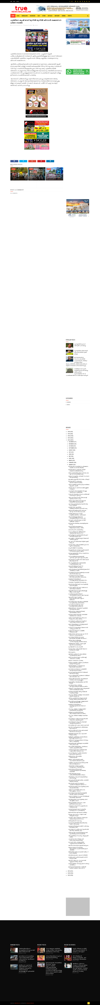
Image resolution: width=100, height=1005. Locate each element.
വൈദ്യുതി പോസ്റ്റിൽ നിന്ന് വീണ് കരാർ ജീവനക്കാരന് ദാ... (78, 560)
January (71, 464)
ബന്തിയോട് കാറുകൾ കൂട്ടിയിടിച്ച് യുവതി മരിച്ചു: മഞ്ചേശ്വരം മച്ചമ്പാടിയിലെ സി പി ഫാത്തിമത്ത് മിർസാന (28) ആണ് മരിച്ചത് (77, 372)
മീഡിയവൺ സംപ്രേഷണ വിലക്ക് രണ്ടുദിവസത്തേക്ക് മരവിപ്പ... (76, 470)
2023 (69, 438)
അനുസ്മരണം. (72, 652)
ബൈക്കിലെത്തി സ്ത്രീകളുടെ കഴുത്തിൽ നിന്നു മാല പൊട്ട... (78, 743)
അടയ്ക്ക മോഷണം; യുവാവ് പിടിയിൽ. (78, 855)
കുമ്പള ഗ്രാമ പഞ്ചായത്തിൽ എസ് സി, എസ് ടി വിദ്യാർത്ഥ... (78, 545)
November (71, 444)
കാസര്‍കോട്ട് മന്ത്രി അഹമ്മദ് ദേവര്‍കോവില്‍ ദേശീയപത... (76, 605)
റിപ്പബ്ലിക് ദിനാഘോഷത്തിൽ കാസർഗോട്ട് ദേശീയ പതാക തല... (77, 576)
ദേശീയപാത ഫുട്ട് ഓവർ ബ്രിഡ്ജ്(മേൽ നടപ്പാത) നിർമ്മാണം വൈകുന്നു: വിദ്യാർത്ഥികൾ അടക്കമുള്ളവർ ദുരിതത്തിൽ (26, 968)
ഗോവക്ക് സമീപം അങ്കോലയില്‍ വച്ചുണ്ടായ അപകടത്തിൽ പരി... (77, 842)
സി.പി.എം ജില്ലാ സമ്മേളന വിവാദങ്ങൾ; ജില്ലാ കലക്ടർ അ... (78, 695)
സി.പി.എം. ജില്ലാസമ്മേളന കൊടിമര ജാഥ (78, 716)
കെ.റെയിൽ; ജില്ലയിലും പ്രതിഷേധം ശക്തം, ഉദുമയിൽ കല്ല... (78, 747)
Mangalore (25, 16)
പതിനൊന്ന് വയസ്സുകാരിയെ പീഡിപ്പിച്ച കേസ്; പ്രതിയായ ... (78, 740)
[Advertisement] (78, 85)
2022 (69, 440)
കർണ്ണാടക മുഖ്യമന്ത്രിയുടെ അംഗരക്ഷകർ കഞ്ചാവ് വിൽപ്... (77, 712)
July (70, 452)
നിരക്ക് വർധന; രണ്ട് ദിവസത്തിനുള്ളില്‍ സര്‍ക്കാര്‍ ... (78, 488)
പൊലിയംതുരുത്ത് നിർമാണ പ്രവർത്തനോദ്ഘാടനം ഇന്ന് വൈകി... (78, 594)
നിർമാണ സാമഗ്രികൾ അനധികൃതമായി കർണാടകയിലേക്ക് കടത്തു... (78, 688)
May (70, 456)
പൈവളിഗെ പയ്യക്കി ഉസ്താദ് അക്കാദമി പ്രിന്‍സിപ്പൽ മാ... (78, 538)
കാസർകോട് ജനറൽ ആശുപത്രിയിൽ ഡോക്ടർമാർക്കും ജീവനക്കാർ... (78, 602)
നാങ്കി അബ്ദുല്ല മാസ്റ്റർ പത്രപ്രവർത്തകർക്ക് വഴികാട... (77, 774)
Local (18, 16)
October (71, 446)
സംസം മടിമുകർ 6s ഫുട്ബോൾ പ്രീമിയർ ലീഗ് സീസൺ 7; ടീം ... (79, 676)
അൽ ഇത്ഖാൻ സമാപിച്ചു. (75, 820)
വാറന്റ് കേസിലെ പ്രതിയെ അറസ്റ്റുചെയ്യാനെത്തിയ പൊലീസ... (78, 685)
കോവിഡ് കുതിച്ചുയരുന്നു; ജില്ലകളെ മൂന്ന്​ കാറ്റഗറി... (78, 727)
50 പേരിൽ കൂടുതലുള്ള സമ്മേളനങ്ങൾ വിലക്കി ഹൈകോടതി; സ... (78, 701)
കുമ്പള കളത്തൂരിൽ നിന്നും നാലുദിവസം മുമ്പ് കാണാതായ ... (78, 553)
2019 (69, 875)
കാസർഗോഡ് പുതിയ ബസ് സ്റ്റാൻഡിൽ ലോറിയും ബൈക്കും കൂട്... (78, 829)
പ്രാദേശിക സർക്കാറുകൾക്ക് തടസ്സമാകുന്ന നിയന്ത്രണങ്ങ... (76, 766)
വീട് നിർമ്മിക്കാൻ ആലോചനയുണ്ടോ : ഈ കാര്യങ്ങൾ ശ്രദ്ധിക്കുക (79, 957)
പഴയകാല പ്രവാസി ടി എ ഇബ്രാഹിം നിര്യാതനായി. (78, 806)
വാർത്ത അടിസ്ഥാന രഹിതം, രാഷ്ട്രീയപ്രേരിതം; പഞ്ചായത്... (77, 514)
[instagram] (75, 1)
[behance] (80, 1)
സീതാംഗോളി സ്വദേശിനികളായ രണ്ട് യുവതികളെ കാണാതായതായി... (78, 833)
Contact (17, 1)
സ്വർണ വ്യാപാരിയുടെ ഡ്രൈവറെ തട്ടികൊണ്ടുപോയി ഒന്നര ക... (78, 818)
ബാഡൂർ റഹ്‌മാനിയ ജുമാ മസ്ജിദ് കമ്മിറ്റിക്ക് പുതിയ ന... (77, 520)
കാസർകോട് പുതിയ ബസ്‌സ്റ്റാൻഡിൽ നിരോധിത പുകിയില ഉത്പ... (78, 719)
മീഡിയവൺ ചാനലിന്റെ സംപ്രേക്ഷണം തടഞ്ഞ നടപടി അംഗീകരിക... (78, 467)
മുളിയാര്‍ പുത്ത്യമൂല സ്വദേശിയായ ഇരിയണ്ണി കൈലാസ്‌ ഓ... (77, 737)
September (71, 448)
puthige (36, 25)
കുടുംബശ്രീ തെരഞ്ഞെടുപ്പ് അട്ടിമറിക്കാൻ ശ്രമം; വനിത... (76, 527)
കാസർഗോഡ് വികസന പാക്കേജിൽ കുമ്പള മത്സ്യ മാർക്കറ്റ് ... (77, 669)
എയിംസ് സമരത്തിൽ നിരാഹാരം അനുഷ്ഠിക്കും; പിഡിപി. (76, 790)
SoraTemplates (17, 1003)
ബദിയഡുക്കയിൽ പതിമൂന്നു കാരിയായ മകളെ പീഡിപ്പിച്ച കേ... (78, 663)
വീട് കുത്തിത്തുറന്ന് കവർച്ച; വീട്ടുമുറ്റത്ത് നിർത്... (78, 836)
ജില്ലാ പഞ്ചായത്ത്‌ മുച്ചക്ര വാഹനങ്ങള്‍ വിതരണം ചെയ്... (76, 760)
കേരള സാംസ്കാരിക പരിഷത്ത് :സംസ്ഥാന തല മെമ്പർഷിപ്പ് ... (78, 476)
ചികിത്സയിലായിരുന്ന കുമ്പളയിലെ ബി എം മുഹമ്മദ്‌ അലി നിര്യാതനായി (27, 950)
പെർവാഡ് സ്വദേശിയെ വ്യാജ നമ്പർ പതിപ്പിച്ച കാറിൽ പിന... (78, 628)
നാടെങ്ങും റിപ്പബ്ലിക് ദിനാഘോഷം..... (78, 582)
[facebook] (70, 1)
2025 (69, 433)
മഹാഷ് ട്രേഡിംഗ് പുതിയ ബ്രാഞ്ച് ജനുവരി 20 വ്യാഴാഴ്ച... (77, 753)
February (71, 462)
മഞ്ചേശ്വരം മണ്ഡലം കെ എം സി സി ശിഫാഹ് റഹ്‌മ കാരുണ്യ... (78, 634)
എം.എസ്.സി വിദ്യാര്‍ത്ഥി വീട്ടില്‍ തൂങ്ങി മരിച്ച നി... (78, 542)
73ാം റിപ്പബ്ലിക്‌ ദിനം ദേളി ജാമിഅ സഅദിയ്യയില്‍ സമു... (77, 563)
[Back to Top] (88, 1003)
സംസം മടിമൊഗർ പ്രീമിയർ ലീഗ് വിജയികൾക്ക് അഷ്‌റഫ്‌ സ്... (76, 532)
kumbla (31, 169)
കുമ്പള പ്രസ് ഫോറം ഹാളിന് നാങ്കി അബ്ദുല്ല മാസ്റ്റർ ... (77, 814)
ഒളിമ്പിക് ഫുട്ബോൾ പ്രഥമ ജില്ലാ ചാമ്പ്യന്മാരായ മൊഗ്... (77, 654)
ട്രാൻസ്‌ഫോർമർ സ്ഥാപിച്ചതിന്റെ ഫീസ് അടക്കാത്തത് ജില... (78, 787)
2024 (69, 435)
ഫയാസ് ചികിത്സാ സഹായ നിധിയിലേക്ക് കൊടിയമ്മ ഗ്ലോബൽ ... (78, 796)
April (70, 458)
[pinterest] (87, 1)
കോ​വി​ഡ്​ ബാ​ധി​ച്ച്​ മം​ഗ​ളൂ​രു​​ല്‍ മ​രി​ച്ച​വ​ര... (78, 845)
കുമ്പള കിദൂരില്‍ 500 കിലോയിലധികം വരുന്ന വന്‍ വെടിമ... (77, 823)
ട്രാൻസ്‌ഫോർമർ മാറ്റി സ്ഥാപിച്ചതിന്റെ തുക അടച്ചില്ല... (78, 584)
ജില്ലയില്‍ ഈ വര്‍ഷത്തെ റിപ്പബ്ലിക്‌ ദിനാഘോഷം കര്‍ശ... (78, 608)
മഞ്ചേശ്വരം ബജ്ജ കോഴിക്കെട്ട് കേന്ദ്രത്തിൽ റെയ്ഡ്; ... (76, 611)
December (71, 441)
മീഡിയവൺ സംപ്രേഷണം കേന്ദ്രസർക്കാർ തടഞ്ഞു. (75, 481)
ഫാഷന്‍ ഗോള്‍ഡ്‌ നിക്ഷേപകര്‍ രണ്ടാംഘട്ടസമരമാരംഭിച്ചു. (76, 839)
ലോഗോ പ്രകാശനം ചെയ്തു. (75, 660)
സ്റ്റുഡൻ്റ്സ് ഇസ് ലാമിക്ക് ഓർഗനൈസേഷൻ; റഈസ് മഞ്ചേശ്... (76, 598)
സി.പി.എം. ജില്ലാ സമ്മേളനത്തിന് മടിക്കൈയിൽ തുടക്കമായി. (77, 709)
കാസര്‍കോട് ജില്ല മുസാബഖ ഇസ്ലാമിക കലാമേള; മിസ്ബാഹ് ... (77, 637)
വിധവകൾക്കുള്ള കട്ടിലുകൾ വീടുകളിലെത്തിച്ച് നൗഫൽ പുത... (77, 517)
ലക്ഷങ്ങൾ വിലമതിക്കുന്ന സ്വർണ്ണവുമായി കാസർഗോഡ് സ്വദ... (77, 706)
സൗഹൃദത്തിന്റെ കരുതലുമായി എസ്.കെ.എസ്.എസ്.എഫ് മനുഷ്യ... (78, 557)
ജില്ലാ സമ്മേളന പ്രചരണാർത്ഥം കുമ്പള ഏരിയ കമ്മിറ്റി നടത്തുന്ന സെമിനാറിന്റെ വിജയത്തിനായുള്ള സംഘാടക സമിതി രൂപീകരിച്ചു (36, 172)
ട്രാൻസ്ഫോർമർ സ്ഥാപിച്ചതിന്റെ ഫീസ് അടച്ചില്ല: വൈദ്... (77, 800)
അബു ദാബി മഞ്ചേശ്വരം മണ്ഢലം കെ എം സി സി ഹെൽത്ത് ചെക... (78, 473)
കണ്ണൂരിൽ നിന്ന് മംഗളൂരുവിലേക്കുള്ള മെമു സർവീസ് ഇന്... (77, 591)
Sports (70, 16)
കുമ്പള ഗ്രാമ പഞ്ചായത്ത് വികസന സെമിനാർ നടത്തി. (77, 649)
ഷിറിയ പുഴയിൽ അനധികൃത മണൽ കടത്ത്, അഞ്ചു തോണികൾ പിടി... (77, 698)
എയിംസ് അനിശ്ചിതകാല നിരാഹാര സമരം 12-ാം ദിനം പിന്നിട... (77, 618)
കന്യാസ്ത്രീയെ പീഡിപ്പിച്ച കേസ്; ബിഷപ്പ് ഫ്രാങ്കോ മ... (78, 864)
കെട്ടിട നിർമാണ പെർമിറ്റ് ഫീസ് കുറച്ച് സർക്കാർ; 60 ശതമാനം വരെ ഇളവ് (80, 950)
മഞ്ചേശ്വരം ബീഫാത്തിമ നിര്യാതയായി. (75, 756)
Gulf (39, 16)
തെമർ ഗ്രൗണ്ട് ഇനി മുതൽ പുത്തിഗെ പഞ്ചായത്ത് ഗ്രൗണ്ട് (19, 176)
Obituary (57, 16)
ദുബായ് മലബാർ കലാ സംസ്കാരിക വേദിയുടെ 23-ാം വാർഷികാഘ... (77, 809)
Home (11, 1)
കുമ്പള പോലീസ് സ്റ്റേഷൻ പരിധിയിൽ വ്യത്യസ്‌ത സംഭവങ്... (77, 615)
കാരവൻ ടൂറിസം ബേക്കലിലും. (76, 529)
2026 (69, 431)
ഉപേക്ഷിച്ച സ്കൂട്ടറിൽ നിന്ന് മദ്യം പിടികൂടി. (79, 479)
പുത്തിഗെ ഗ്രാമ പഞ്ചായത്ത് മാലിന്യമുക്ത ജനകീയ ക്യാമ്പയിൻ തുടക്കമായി (53, 175)
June (70, 454)
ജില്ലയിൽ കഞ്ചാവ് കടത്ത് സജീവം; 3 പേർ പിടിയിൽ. (78, 852)
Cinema (63, 16)
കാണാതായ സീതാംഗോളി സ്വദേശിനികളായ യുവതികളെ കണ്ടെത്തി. (77, 770)
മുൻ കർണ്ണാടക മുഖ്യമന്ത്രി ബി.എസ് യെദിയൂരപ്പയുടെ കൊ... (78, 535)
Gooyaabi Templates (30, 1003)
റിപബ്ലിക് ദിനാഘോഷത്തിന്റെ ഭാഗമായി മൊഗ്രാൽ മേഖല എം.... (78, 573)
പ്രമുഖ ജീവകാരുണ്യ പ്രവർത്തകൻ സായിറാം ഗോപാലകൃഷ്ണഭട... (78, 679)
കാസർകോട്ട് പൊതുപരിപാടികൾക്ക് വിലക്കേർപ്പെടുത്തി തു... (77, 722)
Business (69, 402)
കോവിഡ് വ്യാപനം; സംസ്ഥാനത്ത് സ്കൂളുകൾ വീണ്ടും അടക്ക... (77, 861)
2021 (69, 871)
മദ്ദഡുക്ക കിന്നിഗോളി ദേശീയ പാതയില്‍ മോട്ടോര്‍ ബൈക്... (78, 780)
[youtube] (85, 1)
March (70, 460)
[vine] (82, 1)
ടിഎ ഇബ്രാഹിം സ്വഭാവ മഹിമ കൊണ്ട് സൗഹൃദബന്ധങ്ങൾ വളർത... (78, 550)
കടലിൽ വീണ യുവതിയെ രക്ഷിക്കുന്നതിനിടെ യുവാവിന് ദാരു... (78, 507)
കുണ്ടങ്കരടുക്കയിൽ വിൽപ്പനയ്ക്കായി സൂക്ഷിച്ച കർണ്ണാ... (77, 692)
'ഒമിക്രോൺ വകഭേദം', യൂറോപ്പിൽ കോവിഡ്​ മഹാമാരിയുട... (77, 644)
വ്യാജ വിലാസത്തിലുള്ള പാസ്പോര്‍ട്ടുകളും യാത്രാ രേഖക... (78, 640)
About (14, 1)
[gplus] (78, 1)
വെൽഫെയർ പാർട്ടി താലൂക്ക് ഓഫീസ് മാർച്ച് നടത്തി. (78, 857)
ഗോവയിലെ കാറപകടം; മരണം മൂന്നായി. (78, 725)
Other (44, 16)
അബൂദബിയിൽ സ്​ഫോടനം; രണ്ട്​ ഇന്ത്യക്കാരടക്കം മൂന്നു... (76, 803)
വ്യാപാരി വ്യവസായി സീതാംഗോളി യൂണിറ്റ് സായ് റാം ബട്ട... (77, 498)
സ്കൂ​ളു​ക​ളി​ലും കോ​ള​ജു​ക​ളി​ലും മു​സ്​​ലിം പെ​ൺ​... (78, 682)
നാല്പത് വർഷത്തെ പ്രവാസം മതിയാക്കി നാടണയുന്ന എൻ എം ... (78, 494)
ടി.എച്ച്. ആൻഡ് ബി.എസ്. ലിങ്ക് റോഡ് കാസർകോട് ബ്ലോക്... (78, 588)
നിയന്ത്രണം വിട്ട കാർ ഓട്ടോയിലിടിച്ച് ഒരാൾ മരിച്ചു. (77, 777)
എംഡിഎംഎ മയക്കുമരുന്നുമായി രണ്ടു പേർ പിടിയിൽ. (78, 504)
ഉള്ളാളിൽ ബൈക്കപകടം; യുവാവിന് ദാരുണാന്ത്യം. (77, 734)
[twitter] (72, 1)
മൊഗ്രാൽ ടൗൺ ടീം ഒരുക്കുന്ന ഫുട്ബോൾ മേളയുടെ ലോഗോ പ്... (77, 783)
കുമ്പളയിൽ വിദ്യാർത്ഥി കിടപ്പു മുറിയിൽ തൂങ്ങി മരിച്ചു (81, 352)
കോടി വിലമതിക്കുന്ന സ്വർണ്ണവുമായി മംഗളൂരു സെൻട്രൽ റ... (78, 624)
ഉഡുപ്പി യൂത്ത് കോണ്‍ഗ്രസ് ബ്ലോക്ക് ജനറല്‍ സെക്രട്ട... (78, 672)
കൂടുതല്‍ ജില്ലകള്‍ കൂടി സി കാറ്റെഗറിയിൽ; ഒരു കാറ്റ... (75, 566)
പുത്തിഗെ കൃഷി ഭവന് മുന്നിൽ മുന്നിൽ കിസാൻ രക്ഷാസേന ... (78, 763)
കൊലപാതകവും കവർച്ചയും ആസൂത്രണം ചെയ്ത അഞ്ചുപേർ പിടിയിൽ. (78, 849)
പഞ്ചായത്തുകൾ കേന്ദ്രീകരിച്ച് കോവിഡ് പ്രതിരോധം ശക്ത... (78, 569)
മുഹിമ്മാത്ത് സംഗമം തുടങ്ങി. (75, 646)
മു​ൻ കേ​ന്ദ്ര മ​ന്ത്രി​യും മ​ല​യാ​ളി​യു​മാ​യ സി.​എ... (78, 523)
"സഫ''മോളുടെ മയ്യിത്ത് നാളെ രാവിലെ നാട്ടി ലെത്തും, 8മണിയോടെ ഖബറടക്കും (54, 950)
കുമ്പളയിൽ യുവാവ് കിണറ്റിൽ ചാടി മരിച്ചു (80, 344)
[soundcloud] (89, 1)
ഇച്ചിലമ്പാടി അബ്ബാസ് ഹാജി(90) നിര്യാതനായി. (76, 631)
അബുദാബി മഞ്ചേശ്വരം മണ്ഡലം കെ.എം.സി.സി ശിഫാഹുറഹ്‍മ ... (77, 511)
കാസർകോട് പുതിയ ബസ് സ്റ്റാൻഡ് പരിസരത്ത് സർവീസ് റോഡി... (77, 621)
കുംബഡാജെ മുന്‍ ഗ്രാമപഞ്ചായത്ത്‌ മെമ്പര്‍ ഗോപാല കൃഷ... (78, 730)
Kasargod (32, 16)
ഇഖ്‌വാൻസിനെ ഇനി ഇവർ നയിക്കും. (77, 812)
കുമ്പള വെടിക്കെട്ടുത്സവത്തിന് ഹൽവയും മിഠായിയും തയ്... (78, 826)
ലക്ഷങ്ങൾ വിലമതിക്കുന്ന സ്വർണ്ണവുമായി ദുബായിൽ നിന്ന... (78, 579)
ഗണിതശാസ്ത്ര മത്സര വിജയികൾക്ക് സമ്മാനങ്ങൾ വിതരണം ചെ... (77, 750)
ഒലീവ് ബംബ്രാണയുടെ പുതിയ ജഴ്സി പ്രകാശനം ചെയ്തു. (77, 657)
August (71, 450)
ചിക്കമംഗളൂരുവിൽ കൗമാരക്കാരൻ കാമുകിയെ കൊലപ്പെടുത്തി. (77, 501)
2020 (69, 873)
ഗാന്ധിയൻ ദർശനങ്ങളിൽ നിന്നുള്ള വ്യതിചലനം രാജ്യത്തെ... (77, 491)
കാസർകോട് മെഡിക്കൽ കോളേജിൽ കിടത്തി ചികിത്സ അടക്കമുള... (77, 793)
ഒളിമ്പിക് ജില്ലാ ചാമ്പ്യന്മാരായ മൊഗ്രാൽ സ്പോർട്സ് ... (76, 666)
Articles (50, 16)
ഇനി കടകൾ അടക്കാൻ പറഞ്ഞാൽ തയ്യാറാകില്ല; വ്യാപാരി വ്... (77, 867)
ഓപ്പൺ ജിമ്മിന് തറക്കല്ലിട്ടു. (75, 548)
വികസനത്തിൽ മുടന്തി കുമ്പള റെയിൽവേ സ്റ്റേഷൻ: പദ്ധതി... (78, 485)
